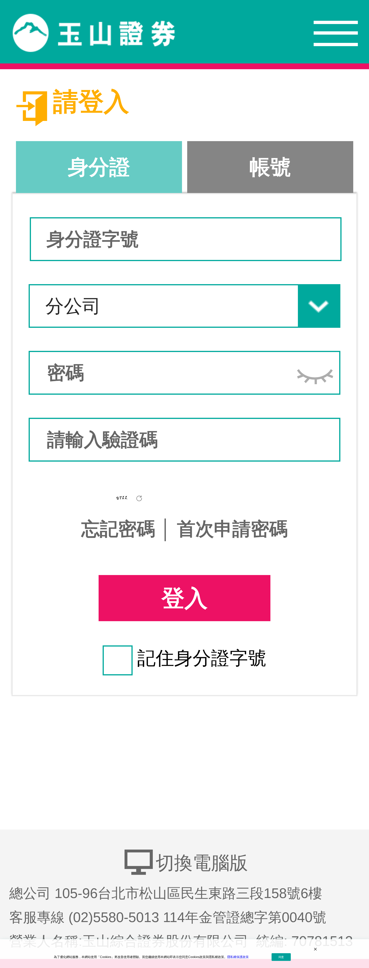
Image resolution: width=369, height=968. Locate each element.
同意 (281, 957)
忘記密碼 (120, 529)
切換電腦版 (202, 862)
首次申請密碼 (232, 529)
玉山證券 (93, 33)
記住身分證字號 (201, 658)
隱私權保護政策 (238, 957)
